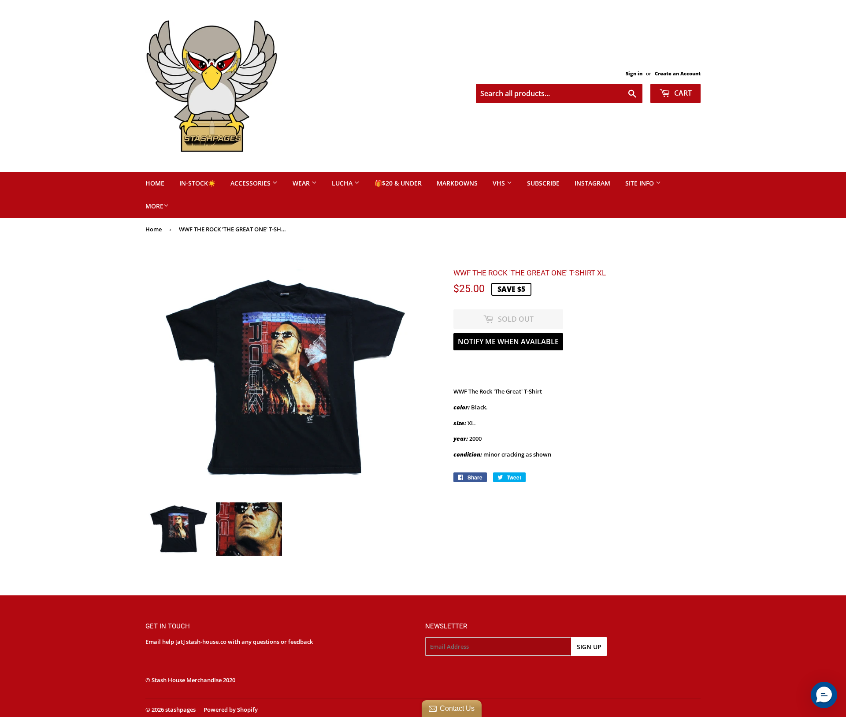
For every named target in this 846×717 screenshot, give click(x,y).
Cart (682, 93)
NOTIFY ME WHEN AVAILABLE (508, 341)
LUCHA (343, 183)
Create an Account (678, 73)
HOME (154, 183)
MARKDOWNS (457, 183)
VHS (500, 183)
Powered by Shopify (231, 709)
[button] (824, 695)
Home (153, 229)
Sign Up (589, 647)
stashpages (180, 709)
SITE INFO (640, 183)
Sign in (634, 73)
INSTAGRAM (592, 183)
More (154, 206)
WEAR (302, 183)
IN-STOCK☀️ (197, 183)
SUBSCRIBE (543, 183)
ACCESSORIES (251, 183)
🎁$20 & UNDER (398, 183)
